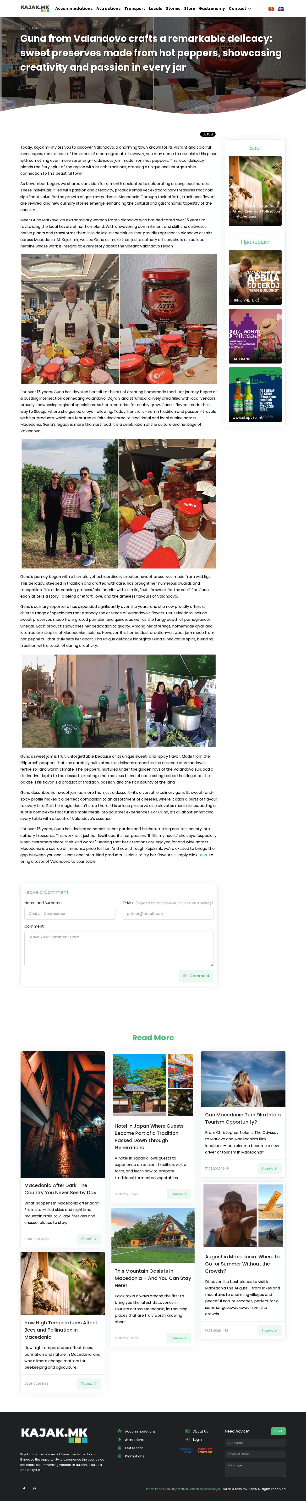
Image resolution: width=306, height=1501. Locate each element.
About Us (200, 1431)
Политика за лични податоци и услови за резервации (182, 1489)
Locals (155, 8)
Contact (237, 8)
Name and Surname (43, 903)
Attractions (108, 8)
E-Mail (168, 903)
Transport (134, 8)
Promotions (134, 1456)
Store (189, 8)
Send (278, 1431)
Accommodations (74, 8)
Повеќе (87, 1238)
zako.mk (241, 1489)
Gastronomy (212, 8)
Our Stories (133, 1447)
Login (197, 1439)
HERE (203, 855)
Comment (34, 926)
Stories (173, 8)
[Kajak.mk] (34, 8)
